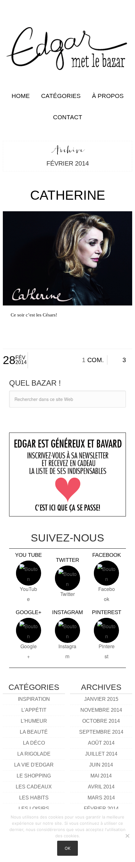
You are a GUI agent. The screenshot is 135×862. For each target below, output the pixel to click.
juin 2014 (101, 764)
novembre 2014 (101, 710)
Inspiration (34, 699)
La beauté (34, 732)
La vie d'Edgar (34, 764)
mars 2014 (101, 797)
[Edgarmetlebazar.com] (67, 42)
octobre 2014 (101, 721)
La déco (34, 743)
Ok (67, 848)
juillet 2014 (101, 754)
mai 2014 (101, 775)
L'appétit (33, 710)
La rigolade (34, 754)
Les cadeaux (34, 786)
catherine (67, 195)
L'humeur (34, 721)
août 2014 (101, 743)
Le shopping (34, 775)
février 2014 (101, 808)
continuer (67, 333)
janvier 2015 (101, 699)
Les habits (34, 797)
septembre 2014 (101, 732)
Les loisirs (34, 808)
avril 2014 (101, 786)
